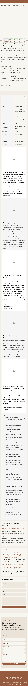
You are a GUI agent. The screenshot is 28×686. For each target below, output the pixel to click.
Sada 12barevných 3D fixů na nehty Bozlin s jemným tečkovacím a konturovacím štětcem (7, 572)
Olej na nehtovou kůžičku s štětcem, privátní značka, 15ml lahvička (20, 572)
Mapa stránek (19, 684)
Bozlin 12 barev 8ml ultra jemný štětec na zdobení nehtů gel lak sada (20, 560)
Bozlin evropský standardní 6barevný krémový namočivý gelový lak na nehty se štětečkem (7, 560)
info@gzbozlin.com (9, 635)
